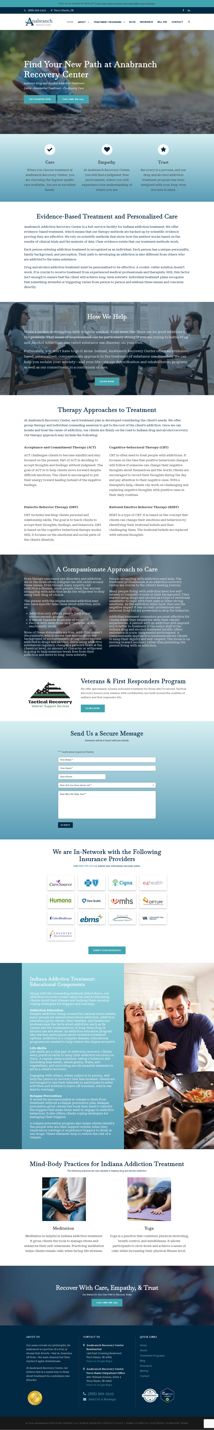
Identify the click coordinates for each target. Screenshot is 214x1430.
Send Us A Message (102, 1399)
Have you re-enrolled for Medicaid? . (107, 3)
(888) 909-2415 (37, 10)
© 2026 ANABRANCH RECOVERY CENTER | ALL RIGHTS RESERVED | (65, 1423)
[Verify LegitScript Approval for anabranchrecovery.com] (167, 1395)
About (82, 22)
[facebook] (183, 10)
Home (70, 22)
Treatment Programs (108, 22)
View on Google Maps (99, 1361)
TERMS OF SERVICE (137, 1423)
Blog (132, 22)
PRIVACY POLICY (114, 1423)
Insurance (146, 22)
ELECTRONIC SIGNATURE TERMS (169, 1423)
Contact (177, 22)
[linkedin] (189, 10)
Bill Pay (162, 22)
